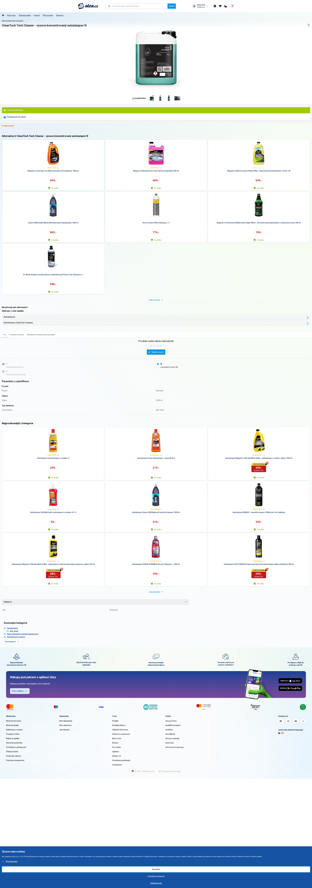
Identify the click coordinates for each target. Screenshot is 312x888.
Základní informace (120, 730)
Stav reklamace (65, 725)
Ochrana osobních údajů (171, 771)
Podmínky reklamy (13, 756)
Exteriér (37, 15)
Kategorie (8, 602)
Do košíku (55, 188)
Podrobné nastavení (156, 876)
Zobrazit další (154, 300)
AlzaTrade (169, 743)
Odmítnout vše (156, 883)
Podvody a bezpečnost (15, 760)
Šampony (59, 15)
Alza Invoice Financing (174, 747)
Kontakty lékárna (118, 725)
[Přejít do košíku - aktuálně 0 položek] (232, 6)
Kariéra (115, 743)
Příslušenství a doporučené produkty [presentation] (41, 335)
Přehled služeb (12, 752)
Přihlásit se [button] (201, 7)
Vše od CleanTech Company (12, 21)
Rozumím (156, 869)
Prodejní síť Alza (12, 734)
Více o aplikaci (18, 691)
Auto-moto (11, 15)
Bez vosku (14, 631)
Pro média (116, 747)
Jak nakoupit (64, 730)
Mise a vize (116, 738)
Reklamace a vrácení (14, 730)
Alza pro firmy (171, 721)
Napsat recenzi (158, 352)
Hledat (171, 6)
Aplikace (115, 752)
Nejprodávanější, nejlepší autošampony (22, 634)
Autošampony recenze (16, 637)
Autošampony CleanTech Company (18, 322)
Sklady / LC (116, 756)
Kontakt (115, 721)
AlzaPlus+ (169, 730)
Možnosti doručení (13, 721)
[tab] (5, 334)
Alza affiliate (170, 734)
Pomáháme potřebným (121, 760)
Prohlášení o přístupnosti (16, 747)
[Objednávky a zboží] (214, 6)
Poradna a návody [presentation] (17, 335)
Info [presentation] (4, 335)
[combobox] (137, 6)
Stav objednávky (65, 721)
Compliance (117, 765)
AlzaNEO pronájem (172, 725)
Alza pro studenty (172, 738)
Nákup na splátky (12, 738)
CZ (283, 733)
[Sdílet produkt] (308, 25)
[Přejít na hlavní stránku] (88, 6)
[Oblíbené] (220, 6)
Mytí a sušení (48, 15)
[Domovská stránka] (3, 15)
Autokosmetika (25, 15)
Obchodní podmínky (14, 743)
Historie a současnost (121, 734)
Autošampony (9, 317)
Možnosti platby (12, 725)
